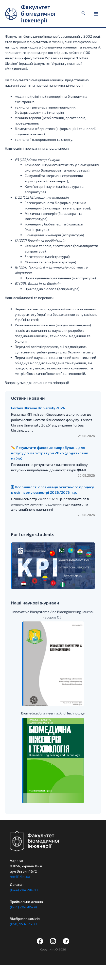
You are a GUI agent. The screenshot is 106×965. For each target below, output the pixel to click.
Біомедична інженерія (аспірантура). (55, 235)
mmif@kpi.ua (20, 876)
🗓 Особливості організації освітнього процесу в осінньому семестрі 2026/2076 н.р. (52, 489)
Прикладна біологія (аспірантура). (52, 288)
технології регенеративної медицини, (45, 107)
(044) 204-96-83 (24, 889)
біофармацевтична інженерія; (39, 112)
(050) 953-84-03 (23, 924)
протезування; (27, 123)
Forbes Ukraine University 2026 (38, 408)
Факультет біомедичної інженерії (38, 13)
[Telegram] (66, 941)
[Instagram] (53, 941)
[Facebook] (40, 941)
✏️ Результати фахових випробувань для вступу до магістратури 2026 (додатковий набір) (49, 452)
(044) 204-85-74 (23, 907)
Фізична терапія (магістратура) (50, 262)
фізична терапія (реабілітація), (40, 117)
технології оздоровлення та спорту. (44, 139)
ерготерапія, (76, 117)
